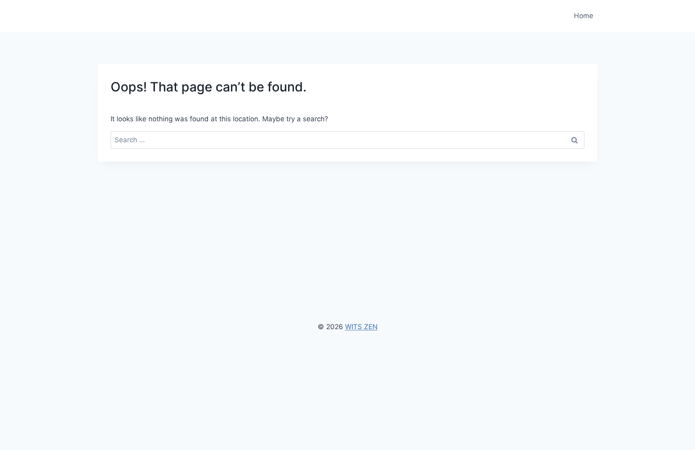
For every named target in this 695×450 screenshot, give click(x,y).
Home (583, 16)
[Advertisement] (347, 222)
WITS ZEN (361, 327)
